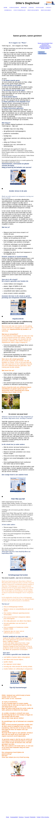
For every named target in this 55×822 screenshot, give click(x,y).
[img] (49, 3)
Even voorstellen (20, 10)
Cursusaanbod (14, 7)
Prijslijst (24, 7)
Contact (48, 7)
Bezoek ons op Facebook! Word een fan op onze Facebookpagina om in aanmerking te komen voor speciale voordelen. (45, 46)
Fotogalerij (40, 7)
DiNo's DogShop (46, 10)
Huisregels (8, 10)
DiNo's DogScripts (33, 10)
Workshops (21, 817)
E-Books (31, 7)
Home (5, 7)
